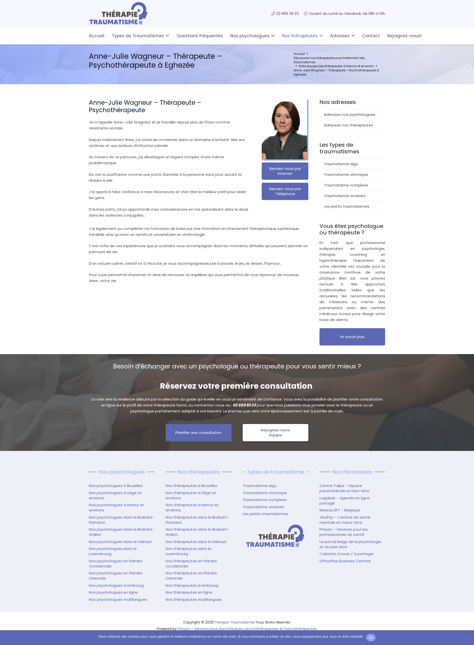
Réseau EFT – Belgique (339, 510)
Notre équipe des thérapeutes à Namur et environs (336, 66)
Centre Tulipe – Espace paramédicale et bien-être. (344, 488)
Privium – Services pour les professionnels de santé (343, 532)
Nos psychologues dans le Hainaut (120, 541)
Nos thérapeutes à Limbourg (192, 585)
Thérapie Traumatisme (234, 622)
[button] (166, 35)
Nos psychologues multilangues (118, 599)
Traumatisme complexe (346, 185)
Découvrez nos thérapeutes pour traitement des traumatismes (329, 60)
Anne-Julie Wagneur (135, 280)
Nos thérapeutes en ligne (189, 592)
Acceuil (299, 54)
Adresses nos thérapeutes (348, 125)
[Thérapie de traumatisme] (275, 536)
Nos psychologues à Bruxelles (116, 485)
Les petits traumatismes (346, 206)
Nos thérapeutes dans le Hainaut (196, 541)
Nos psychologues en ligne (113, 592)
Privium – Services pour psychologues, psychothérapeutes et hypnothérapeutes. (247, 628)
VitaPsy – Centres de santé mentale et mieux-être (344, 520)
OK (371, 638)
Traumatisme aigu (341, 163)
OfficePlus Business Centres (345, 561)
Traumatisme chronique (346, 174)
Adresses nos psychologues (349, 114)
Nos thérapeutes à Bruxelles (191, 485)
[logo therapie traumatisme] (118, 13)
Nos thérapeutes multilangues (194, 599)
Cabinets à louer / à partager (346, 553)
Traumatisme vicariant (345, 195)
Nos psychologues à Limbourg (116, 585)
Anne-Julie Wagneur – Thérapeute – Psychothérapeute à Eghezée (336, 72)
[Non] (467, 637)
